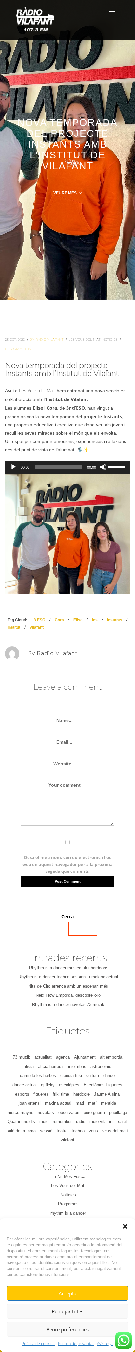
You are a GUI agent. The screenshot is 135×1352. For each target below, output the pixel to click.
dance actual (24, 1084)
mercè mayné (20, 1112)
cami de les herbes (38, 1075)
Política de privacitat (76, 1343)
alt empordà (111, 1057)
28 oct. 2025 (15, 340)
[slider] (117, 466)
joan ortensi (30, 1103)
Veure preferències (68, 1329)
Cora (59, 620)
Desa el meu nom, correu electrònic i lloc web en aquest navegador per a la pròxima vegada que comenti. (67, 864)
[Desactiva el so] (103, 467)
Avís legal (105, 1343)
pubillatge (118, 1112)
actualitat (43, 1057)
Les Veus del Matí (85, 340)
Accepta (67, 1293)
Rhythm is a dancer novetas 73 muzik (68, 1004)
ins (95, 620)
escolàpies (69, 1084)
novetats (46, 1112)
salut (122, 1121)
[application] (67, 467)
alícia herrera (50, 1066)
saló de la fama (21, 1130)
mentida (108, 1103)
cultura (92, 1075)
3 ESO (39, 620)
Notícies (110, 340)
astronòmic (100, 1066)
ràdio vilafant (101, 1121)
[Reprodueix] (13, 467)
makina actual (58, 1103)
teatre (62, 1130)
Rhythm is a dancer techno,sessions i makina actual (68, 976)
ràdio (80, 1121)
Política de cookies (38, 1343)
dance (109, 1075)
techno (78, 1130)
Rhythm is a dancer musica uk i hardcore (68, 967)
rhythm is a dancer (68, 1213)
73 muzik (21, 1057)
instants (114, 620)
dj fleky (48, 1084)
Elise (78, 620)
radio (43, 1121)
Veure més (65, 193)
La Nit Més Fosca (68, 1176)
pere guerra (94, 1112)
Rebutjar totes (67, 1311)
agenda (63, 1057)
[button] (125, 1226)
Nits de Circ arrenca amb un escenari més (68, 986)
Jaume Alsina (107, 1094)
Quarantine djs (21, 1121)
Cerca (67, 916)
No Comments (18, 349)
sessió (46, 1130)
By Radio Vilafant (47, 340)
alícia (29, 1066)
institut (14, 627)
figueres (40, 1094)
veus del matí (115, 1130)
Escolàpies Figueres (103, 1084)
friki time (61, 1094)
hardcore (81, 1094)
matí (92, 1103)
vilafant (37, 627)
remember (62, 1121)
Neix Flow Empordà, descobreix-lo (68, 995)
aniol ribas (76, 1066)
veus (93, 1130)
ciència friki (71, 1075)
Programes (68, 1203)
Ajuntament (85, 1057)
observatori (68, 1112)
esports (22, 1094)
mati (80, 1103)
